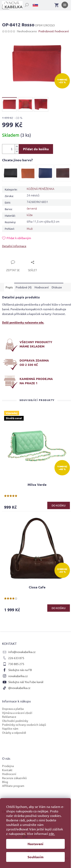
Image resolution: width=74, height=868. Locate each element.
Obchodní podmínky (15, 720)
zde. (52, 833)
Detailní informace (14, 246)
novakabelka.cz (18, 676)
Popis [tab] (9, 287)
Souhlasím (36, 857)
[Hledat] (24, 4)
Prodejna (8, 766)
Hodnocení (9, 774)
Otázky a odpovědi (14, 732)
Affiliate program (13, 785)
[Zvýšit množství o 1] (17, 146)
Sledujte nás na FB (20, 670)
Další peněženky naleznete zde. (23, 322)
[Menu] (65, 6)
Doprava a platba (13, 708)
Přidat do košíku (36, 149)
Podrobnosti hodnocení (53, 31)
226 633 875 (16, 658)
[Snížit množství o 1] (17, 151)
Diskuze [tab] (57, 287)
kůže (30, 215)
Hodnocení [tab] (42, 287)
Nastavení (35, 844)
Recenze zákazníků (14, 778)
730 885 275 (16, 664)
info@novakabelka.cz (22, 652)
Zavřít (10, 257)
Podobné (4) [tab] (24, 287)
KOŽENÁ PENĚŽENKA (40, 189)
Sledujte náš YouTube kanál (25, 682)
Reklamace (9, 716)
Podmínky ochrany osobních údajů (24, 724)
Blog (5, 782)
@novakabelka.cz (19, 688)
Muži (30, 228)
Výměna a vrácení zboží (17, 713)
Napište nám (10, 728)
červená (32, 208)
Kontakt (7, 770)
